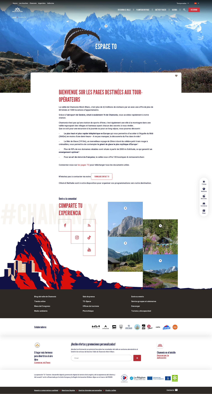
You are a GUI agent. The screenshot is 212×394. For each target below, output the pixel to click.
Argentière (42, 3)
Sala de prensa (89, 297)
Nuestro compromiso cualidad (46, 390)
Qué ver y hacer (160, 9)
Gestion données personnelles (90, 390)
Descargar (135, 306)
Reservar (194, 9)
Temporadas (181, 3)
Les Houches (23, 3)
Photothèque (88, 311)
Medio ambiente (40, 311)
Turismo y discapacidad (141, 311)
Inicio (14, 17)
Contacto (170, 390)
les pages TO (83, 165)
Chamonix (33, 3)
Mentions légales (68, 390)
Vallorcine (50, 3)
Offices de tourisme (91, 306)
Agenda (174, 9)
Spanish (195, 3)
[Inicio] (17, 10)
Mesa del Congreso (42, 306)
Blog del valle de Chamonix (45, 297)
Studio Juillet (110, 390)
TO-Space (87, 301)
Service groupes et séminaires (143, 301)
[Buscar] (184, 9)
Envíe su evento (137, 297)
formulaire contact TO (101, 176)
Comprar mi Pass (42, 362)
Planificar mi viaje (142, 9)
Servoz (15, 3)
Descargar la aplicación (163, 356)
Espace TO (22, 17)
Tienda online (39, 301)
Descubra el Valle (124, 9)
